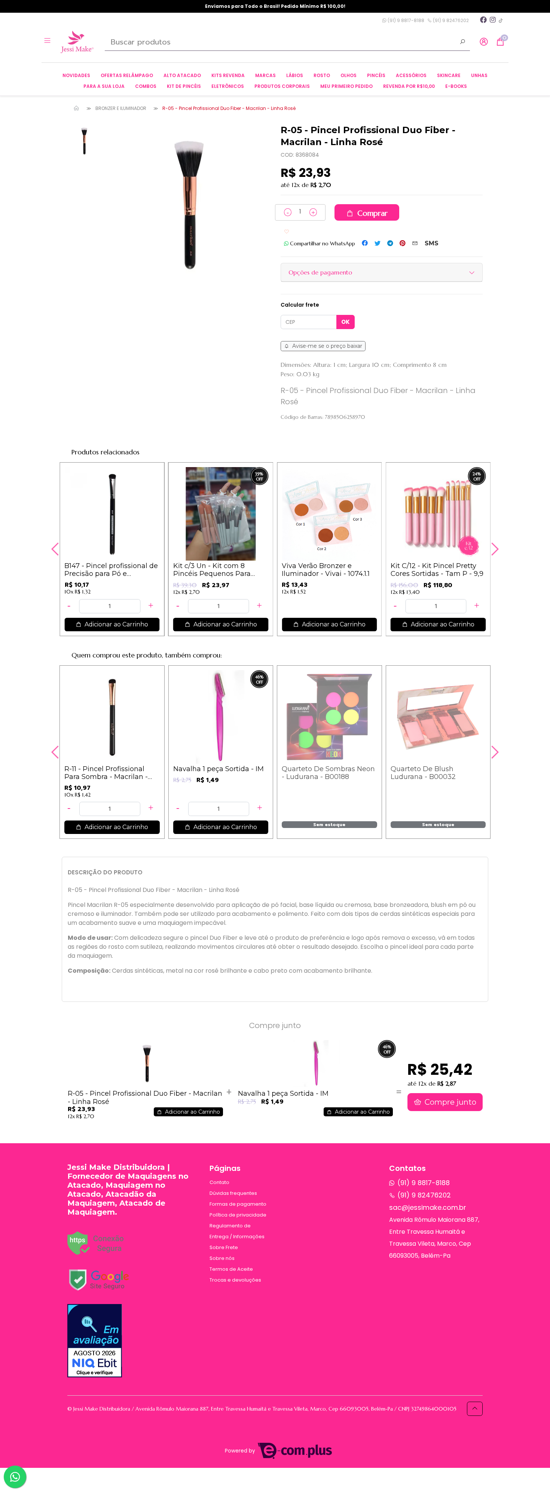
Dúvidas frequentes (233, 1193)
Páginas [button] (225, 1168)
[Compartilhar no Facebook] (364, 243)
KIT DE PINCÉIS (184, 86)
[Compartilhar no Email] (415, 243)
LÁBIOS (294, 75)
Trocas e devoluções (235, 1279)
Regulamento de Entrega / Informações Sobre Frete (237, 1236)
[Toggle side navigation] (48, 41)
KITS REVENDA (228, 75)
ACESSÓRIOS (411, 75)
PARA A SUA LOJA (104, 86)
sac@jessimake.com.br (427, 1207)
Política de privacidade (238, 1214)
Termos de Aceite (231, 1269)
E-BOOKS (456, 86)
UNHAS (479, 75)
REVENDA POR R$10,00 (409, 86)
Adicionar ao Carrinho (115, 624)
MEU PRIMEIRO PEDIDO (346, 86)
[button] (484, 42)
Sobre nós (222, 1258)
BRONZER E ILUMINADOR (120, 108)
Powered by (241, 1450)
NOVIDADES (76, 75)
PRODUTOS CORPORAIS (282, 86)
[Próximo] (493, 549)
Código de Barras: (302, 417)
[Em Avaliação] (94, 1340)
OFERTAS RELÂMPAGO (127, 75)
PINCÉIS (376, 75)
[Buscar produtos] (462, 43)
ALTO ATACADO (182, 75)
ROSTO (322, 75)
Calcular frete (300, 305)
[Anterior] (56, 549)
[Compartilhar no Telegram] (390, 243)
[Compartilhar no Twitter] (377, 243)
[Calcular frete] (345, 322)
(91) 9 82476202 (450, 20)
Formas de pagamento (238, 1204)
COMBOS (145, 86)
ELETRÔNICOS (227, 86)
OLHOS (348, 75)
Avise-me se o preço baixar (326, 346)
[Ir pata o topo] (475, 1409)
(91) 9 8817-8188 (405, 20)
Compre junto (449, 1102)
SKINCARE (449, 75)
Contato (219, 1182)
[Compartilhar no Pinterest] (402, 243)
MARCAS (265, 75)
